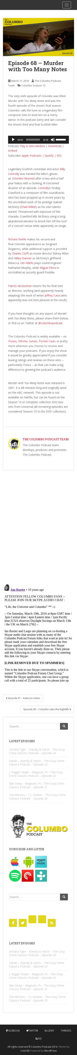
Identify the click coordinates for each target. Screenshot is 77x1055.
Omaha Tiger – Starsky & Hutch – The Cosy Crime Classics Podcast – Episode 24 (37, 751)
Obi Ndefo (27, 263)
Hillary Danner (23, 258)
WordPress (50, 1050)
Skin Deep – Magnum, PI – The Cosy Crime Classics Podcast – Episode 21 (36, 785)
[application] (38, 140)
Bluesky (49, 1030)
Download (54, 146)
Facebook (13, 1030)
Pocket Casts (47, 341)
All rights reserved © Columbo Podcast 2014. (33, 1046)
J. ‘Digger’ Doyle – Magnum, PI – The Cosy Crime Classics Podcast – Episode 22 (36, 774)
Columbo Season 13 (33, 85)
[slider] (61, 139)
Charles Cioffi (20, 253)
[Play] (13, 140)
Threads (66, 1030)
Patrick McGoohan (20, 286)
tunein (33, 341)
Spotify (49, 155)
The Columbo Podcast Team (46, 439)
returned (23, 178)
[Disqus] (38, 524)
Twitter (33, 1030)
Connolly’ (43, 188)
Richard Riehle (17, 239)
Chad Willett (28, 207)
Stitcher (23, 341)
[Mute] (53, 140)
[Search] (64, 726)
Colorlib (25, 1050)
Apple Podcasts (31, 155)
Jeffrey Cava (52, 295)
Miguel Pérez (48, 268)
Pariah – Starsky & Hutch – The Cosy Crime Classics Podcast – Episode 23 (36, 762)
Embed (12, 150)
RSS (59, 155)
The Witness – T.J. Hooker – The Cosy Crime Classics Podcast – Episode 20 (37, 796)
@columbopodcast (50, 323)
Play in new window (32, 146)
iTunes (12, 341)
